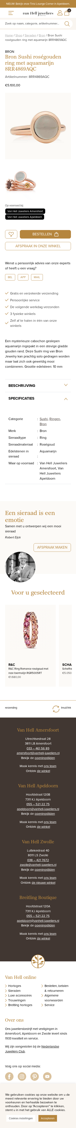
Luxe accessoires (20, 995)
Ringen (54, 418)
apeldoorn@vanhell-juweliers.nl (38, 809)
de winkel (43, 771)
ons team (50, 766)
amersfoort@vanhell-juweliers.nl (38, 753)
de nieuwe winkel (43, 882)
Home (9, 35)
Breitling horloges (20, 1005)
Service (49, 1005)
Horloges (14, 986)
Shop (18, 35)
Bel (10, 277)
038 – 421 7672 (38, 860)
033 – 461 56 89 (38, 748)
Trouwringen (17, 1000)
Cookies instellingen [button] (21, 1118)
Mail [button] (37, 277)
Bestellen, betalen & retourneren (56, 988)
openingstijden (45, 758)
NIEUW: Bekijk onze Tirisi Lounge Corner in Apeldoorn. (38, 4)
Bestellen (42, 234)
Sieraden (30, 35)
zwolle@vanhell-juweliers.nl (38, 864)
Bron (42, 35)
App (23, 277)
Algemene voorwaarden (54, 997)
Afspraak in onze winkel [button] (38, 246)
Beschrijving (21, 385)
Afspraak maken (52, 547)
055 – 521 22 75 (38, 804)
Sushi (44, 418)
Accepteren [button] (47, 1118)
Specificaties (21, 398)
